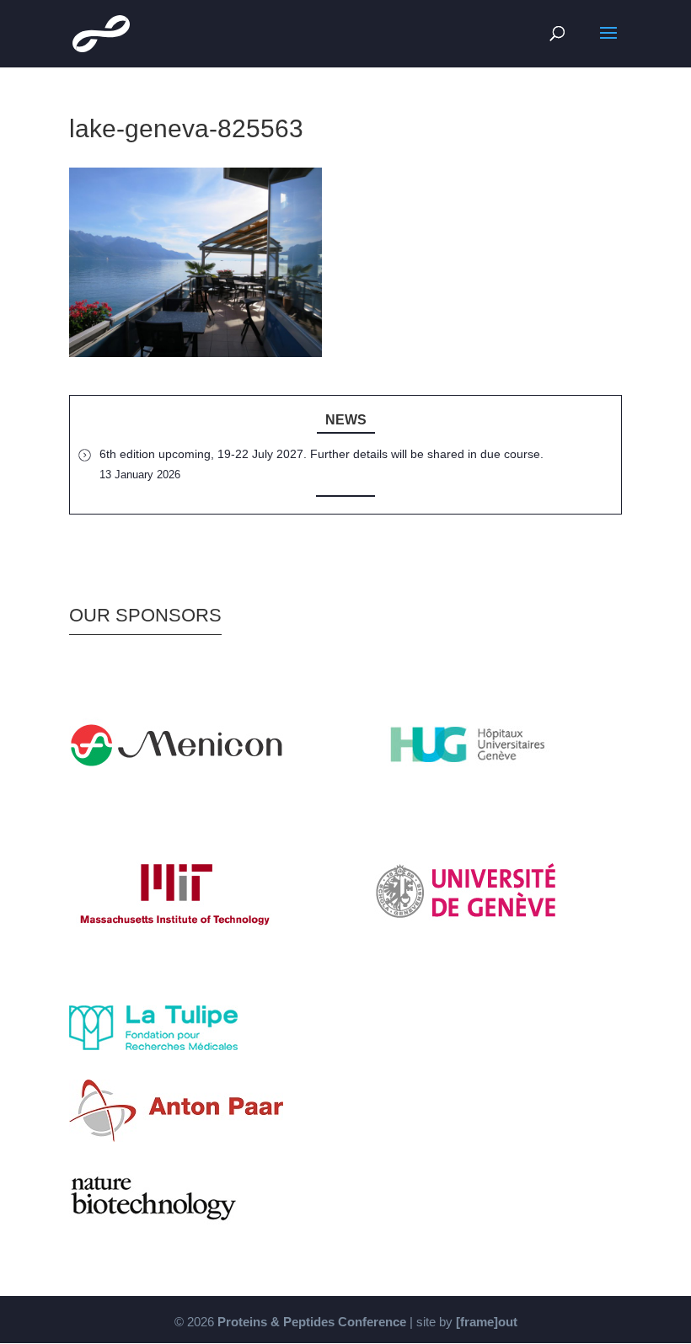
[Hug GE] (468, 799)
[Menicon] (176, 799)
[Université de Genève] (468, 946)
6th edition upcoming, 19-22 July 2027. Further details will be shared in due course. (321, 454)
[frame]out (486, 1322)
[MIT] (176, 946)
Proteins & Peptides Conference (311, 1322)
